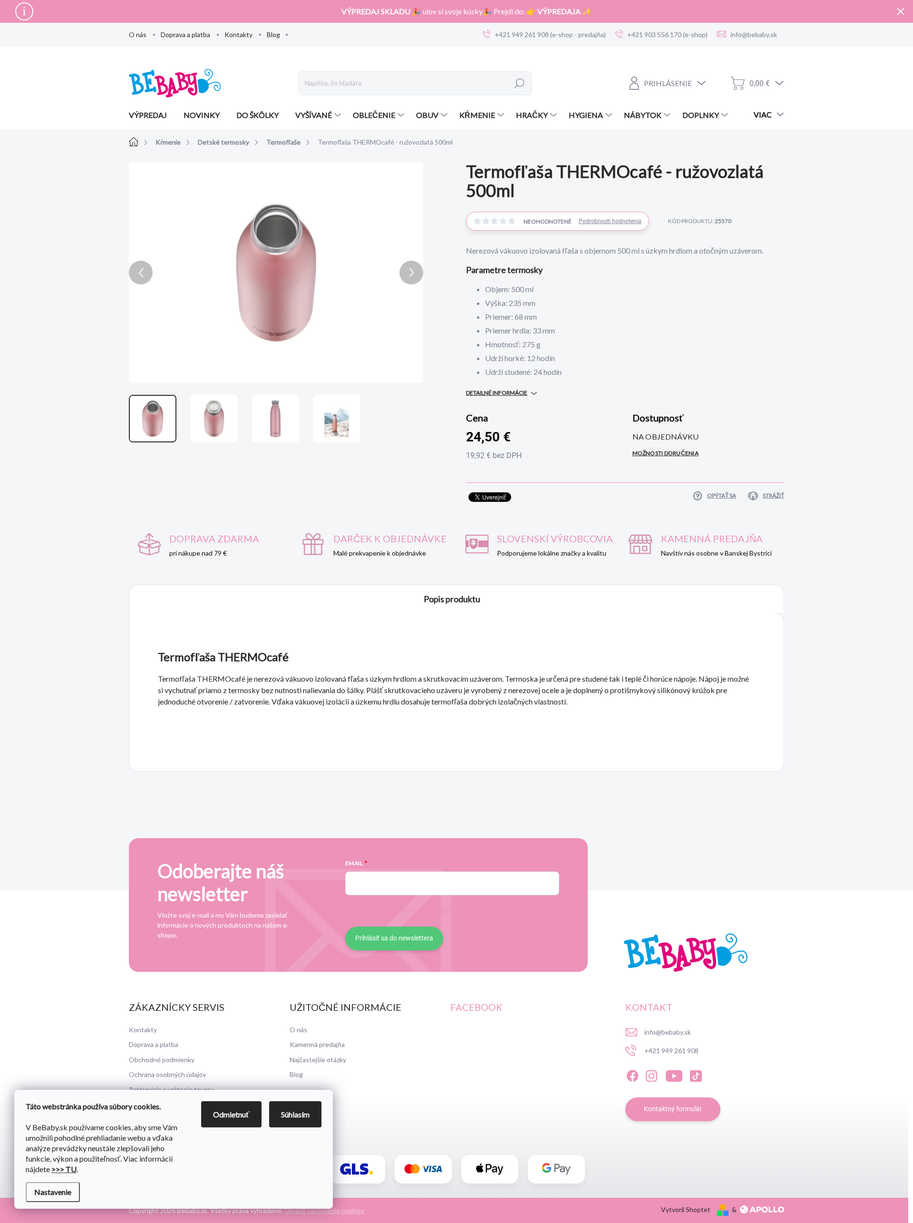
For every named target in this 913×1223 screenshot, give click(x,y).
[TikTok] (696, 1074)
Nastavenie (52, 1191)
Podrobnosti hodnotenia (610, 221)
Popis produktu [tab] (452, 599)
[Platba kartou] (423, 1169)
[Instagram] (651, 1074)
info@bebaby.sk (667, 1032)
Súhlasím (295, 1114)
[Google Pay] (556, 1169)
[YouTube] (674, 1074)
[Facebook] (632, 1074)
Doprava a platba (185, 34)
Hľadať (519, 83)
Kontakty (238, 34)
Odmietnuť (231, 1114)
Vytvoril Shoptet (685, 1209)
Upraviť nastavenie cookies (324, 1210)
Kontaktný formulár (673, 1109)
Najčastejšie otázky (318, 1060)
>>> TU (64, 1169)
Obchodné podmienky (161, 1060)
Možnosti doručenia (665, 453)
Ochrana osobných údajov (167, 1074)
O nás (137, 34)
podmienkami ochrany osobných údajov (487, 910)
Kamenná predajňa (317, 1044)
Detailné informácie (496, 392)
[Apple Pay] (490, 1169)
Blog (273, 34)
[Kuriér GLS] (357, 1169)
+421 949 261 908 (671, 1051)
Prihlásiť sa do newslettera (394, 938)
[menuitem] (151, 115)
